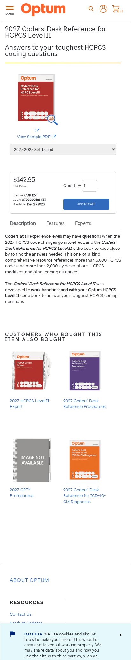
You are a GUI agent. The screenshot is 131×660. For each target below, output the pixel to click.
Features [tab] (55, 223)
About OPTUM (29, 580)
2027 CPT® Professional (21, 492)
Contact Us (20, 614)
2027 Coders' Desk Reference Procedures (84, 403)
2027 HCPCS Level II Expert (29, 403)
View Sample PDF (40, 137)
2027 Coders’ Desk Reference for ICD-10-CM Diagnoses (84, 495)
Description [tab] (23, 223)
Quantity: (72, 185)
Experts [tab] (83, 223)
